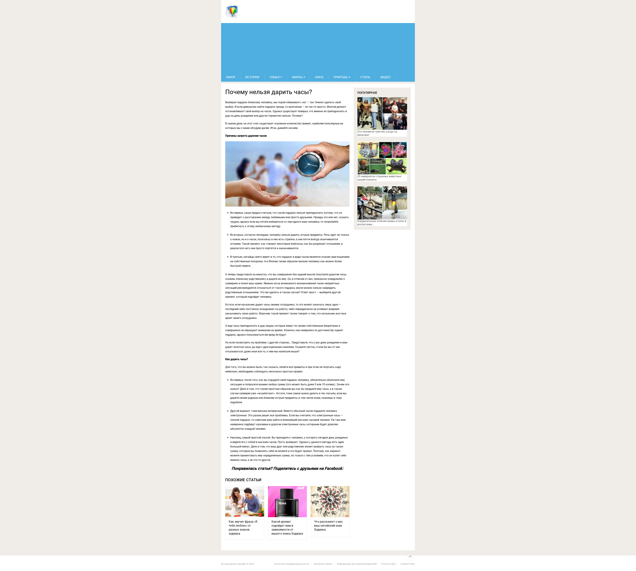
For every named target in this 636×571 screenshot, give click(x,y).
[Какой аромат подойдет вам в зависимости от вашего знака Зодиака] (287, 501)
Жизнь (297, 77)
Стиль (365, 77)
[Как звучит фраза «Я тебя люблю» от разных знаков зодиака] (244, 501)
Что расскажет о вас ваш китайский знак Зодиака (328, 525)
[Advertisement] (318, 48)
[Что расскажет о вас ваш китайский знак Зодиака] (330, 501)
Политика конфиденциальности (291, 564)
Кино (319, 77)
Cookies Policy (407, 564)
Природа (341, 77)
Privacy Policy (388, 564)
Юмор (230, 77)
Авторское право (323, 564)
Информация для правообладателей (357, 564)
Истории (252, 77)
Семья (274, 77)
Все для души (228, 564)
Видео (385, 77)
